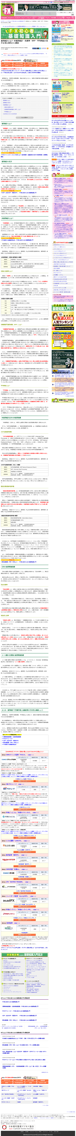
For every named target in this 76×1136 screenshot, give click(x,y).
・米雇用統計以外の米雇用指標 (9, 114)
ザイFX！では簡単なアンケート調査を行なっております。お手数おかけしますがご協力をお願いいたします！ (63, 65)
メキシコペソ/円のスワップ (60, 253)
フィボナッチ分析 (30, 977)
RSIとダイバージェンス (31, 975)
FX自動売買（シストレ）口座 (60, 283)
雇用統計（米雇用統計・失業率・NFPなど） (36, 984)
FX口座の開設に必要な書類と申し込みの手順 (13, 975)
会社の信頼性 (57, 268)
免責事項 (22, 1131)
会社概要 (26, 1131)
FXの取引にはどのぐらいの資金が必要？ (12, 962)
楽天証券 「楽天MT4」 (38, 1102)
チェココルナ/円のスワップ (60, 255)
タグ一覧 (50, 1131)
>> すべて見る (45, 1105)
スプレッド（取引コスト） (60, 247)
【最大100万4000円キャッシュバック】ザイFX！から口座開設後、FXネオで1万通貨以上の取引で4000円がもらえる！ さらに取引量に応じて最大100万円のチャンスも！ (63, 180)
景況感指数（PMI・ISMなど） (33, 990)
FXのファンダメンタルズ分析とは (33, 983)
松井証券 (35, 1098)
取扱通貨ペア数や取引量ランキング (62, 266)
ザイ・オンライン (46, 1133)
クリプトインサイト (53, 1133)
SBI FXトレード (5, 1090)
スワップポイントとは (8, 965)
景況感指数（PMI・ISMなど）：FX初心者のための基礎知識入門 (19, 562)
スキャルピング (6, 987)
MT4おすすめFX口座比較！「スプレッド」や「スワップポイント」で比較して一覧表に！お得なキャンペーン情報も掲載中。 (63, 69)
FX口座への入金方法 (7, 977)
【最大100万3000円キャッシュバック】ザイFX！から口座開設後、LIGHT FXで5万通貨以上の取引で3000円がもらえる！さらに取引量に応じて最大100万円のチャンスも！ (63, 235)
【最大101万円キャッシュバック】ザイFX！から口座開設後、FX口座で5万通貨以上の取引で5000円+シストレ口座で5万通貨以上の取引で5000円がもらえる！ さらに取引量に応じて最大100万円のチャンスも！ (63, 218)
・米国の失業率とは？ (8, 107)
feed (47, 48)
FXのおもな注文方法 (7, 978)
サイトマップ (45, 1131)
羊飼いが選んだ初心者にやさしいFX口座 (63, 262)
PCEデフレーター (30, 987)
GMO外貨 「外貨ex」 (38, 1086)
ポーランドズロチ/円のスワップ (61, 259)
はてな (40, 48)
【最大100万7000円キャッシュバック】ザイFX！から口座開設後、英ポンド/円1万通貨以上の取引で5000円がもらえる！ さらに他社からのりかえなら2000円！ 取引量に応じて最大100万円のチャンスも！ (63, 198)
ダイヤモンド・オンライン (30, 1133)
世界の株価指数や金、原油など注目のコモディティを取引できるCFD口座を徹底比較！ (63, 55)
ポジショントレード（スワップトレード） (12, 991)
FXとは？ (5, 960)
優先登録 (44, 48)
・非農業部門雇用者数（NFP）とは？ (12, 109)
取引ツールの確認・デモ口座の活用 (11, 980)
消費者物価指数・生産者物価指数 (33, 986)
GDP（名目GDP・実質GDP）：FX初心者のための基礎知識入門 (19, 192)
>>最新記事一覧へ (44, 1072)
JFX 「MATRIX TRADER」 (8, 1094)
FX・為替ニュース (58, 270)
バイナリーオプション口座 (60, 287)
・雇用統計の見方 (6, 102)
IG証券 (19, 1102)
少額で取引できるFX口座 (59, 264)
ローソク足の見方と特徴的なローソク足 (35, 962)
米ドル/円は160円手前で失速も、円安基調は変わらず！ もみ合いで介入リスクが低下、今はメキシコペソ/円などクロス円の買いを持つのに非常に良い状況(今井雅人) (64, 384)
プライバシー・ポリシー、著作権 (35, 1131)
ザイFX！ (59, 1133)
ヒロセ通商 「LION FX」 (39, 1094)
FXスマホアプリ (57, 272)
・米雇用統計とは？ (7, 104)
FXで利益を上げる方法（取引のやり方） (12, 966)
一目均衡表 (28, 972)
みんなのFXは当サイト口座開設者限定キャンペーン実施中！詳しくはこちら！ (26, 26)
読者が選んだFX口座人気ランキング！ (63, 289)
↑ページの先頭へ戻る (71, 1111)
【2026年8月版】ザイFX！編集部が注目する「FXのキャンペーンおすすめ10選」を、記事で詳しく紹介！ (63, 60)
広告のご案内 (56, 1131)
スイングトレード (7, 990)
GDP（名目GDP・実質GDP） (32, 989)
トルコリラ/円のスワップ (59, 251)
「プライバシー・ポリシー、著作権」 (46, 1117)
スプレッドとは (6, 963)
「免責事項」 (35, 1117)
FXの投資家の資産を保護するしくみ (11, 968)
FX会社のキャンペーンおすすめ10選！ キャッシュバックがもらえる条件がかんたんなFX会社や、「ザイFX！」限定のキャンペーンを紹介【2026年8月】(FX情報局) (64, 389)
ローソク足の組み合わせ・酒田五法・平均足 (36, 963)
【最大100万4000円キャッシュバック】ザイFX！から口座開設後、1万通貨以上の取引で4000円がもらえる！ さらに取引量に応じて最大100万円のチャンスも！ (63, 191)
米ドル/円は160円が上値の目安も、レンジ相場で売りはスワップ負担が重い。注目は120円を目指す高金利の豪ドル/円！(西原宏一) (64, 393)
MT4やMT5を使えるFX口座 (60, 281)
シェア (35, 48)
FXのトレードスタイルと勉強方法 (10, 985)
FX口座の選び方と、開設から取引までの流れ (13, 973)
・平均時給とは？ (7, 111)
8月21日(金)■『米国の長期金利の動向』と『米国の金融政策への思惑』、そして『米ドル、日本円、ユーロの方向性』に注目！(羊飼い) (64, 375)
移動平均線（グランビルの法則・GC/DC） (35, 969)
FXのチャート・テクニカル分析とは (34, 960)
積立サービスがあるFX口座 (60, 277)
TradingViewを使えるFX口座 (60, 279)
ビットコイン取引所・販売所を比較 (62, 292)
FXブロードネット (6, 1102)
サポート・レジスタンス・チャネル (34, 965)
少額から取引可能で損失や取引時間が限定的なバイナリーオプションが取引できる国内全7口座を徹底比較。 (63, 48)
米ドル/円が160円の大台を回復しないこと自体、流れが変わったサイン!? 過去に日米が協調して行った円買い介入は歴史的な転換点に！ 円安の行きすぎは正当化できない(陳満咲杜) (64, 380)
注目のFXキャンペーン (59, 244)
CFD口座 (56, 285)
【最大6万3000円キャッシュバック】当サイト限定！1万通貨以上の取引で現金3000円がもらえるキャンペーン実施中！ (63, 186)
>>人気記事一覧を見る (69, 396)
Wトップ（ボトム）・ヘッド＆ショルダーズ (36, 966)
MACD (27, 974)
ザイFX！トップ (4, 21)
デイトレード (6, 988)
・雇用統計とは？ (6, 100)
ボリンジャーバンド (30, 971)
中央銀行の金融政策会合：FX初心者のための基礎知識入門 (17, 240)
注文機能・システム (58, 274)
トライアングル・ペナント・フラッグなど (35, 968)
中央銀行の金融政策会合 (31, 992)
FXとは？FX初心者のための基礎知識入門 (16, 21)
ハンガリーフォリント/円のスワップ (62, 257)
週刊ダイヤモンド (39, 1133)
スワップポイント (58, 249)
